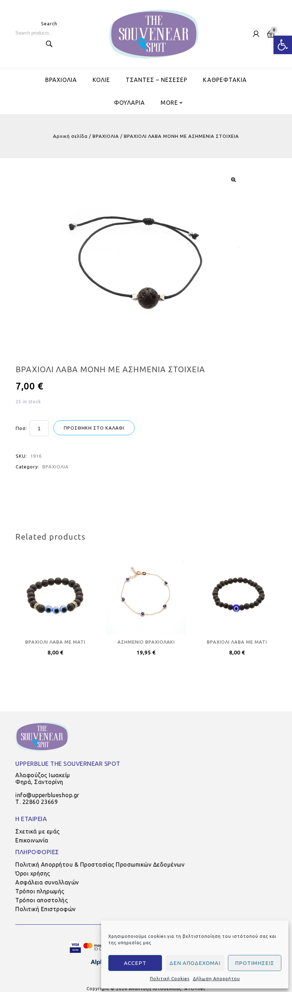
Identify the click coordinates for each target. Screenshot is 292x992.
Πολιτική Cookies (169, 978)
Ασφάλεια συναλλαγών (47, 882)
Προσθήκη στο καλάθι (94, 427)
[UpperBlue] (153, 34)
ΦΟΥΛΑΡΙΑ (129, 102)
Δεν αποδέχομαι (195, 963)
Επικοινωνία (31, 840)
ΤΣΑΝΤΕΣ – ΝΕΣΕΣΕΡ (156, 80)
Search (49, 43)
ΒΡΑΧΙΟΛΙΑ (61, 80)
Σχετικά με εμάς (37, 831)
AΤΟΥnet (194, 988)
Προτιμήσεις (254, 963)
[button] (282, 45)
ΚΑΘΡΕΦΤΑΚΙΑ (225, 80)
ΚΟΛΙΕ (101, 80)
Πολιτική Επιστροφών (45, 909)
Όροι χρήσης (32, 873)
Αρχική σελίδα (70, 136)
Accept (135, 963)
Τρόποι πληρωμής (39, 891)
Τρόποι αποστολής (41, 900)
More (169, 102)
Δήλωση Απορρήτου (216, 978)
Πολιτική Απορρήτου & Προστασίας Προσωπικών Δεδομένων (99, 864)
